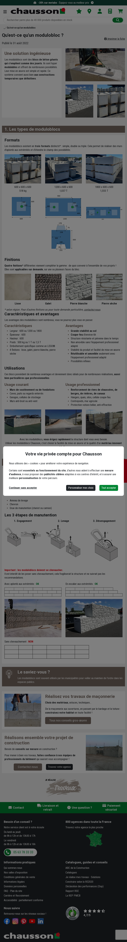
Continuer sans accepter (23, 487)
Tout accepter (108, 487)
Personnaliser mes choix (80, 487)
